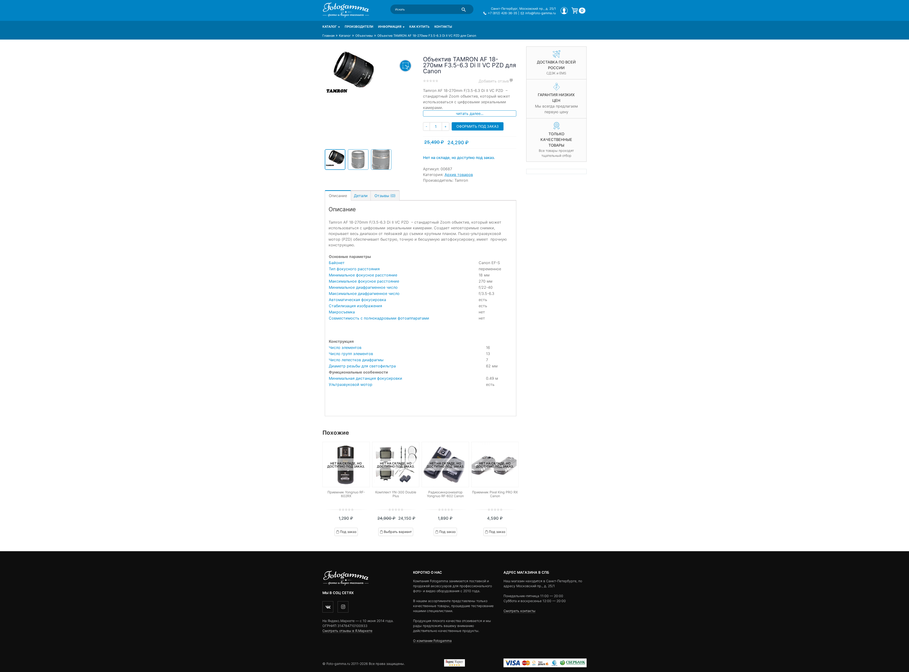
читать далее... (469, 113)
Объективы (364, 35)
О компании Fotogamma (432, 641)
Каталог (329, 26)
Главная (328, 35)
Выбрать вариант (398, 532)
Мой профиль (564, 10)
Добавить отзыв (494, 81)
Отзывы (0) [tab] (385, 195)
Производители (359, 26)
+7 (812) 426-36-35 (502, 13)
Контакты (443, 26)
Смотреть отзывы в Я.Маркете (347, 631)
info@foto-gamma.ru (540, 13)
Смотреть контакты (519, 611)
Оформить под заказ (477, 126)
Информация (389, 26)
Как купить (419, 26)
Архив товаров (459, 174)
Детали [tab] (361, 195)
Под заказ (348, 532)
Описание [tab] (338, 195)
